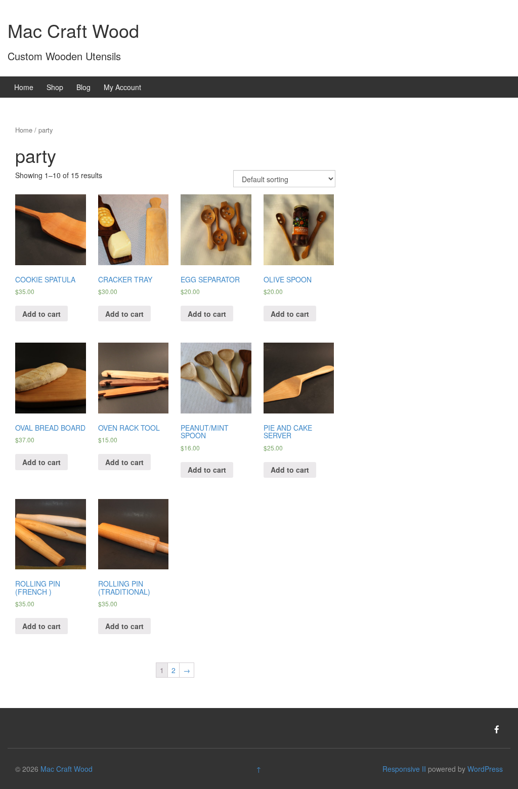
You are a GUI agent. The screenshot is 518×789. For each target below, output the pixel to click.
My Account (122, 87)
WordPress (485, 769)
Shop (55, 87)
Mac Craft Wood (73, 30)
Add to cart (41, 314)
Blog (83, 87)
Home (23, 87)
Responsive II (404, 769)
